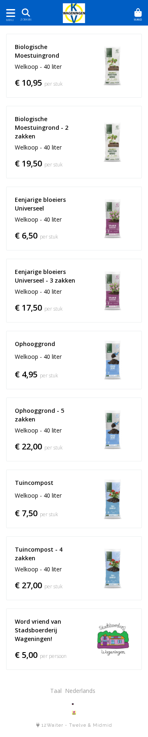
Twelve (77, 725)
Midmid (102, 725)
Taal (56, 691)
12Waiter (52, 725)
